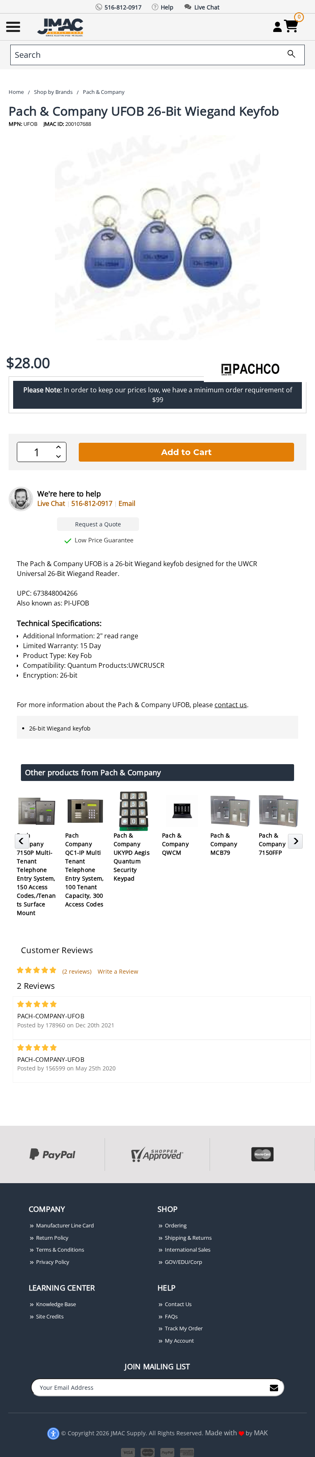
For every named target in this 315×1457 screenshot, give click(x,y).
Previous (23, 844)
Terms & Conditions (59, 1249)
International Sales (187, 1249)
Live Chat (51, 503)
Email (127, 503)
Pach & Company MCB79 (223, 843)
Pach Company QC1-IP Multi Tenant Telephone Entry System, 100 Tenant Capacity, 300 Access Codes (84, 869)
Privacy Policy (52, 1262)
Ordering (175, 1225)
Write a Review (118, 971)
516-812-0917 (91, 503)
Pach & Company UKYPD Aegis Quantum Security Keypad (132, 856)
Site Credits (49, 1316)
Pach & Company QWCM (175, 843)
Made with (222, 1432)
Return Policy (51, 1237)
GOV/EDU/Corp (183, 1262)
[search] (288, 55)
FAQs (171, 1316)
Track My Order (183, 1328)
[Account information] (277, 27)
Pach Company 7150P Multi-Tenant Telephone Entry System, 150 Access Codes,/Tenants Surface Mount (36, 874)
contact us (231, 704)
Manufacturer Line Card (64, 1225)
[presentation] (1, 1187)
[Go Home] (61, 27)
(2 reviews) (76, 971)
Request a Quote (98, 524)
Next (296, 844)
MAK (261, 1432)
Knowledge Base (55, 1304)
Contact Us (178, 1304)
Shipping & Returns (188, 1237)
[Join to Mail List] (274, 1386)
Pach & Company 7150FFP (272, 843)
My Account (179, 1340)
